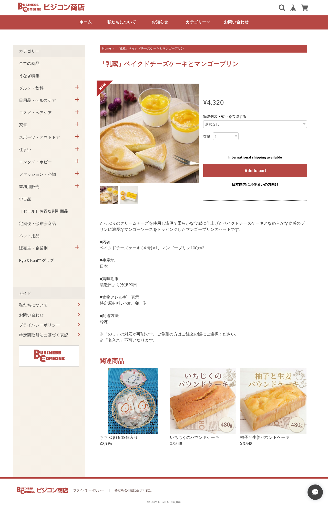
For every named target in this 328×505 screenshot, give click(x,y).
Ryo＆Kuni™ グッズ (36, 260)
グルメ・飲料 (31, 87)
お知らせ (160, 21)
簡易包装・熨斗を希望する (224, 116)
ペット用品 (29, 235)
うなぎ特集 (29, 75)
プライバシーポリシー (39, 324)
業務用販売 (29, 186)
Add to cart (255, 170)
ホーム (85, 21)
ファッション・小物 (37, 174)
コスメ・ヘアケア (35, 112)
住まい (25, 149)
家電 (23, 124)
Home (106, 48)
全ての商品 (29, 63)
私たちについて (121, 21)
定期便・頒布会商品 (37, 223)
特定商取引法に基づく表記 (43, 334)
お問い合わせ (236, 21)
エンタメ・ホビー (35, 161)
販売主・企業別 (33, 247)
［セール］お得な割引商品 (43, 211)
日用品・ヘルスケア (37, 100)
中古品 (25, 198)
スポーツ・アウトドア (39, 137)
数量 (206, 136)
